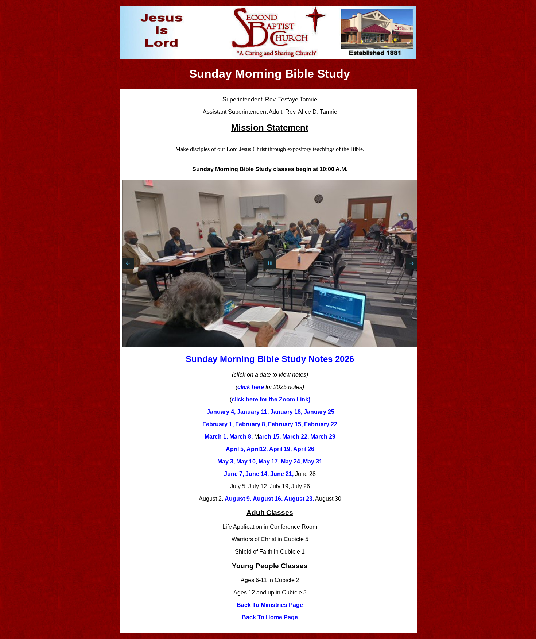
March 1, (216, 437)
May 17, (269, 461)
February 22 (320, 424)
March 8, (241, 437)
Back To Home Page (270, 617)
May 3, (226, 461)
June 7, (234, 474)
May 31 (312, 461)
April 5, (235, 449)
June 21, (282, 474)
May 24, (291, 461)
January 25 (319, 412)
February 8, (251, 424)
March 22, (295, 437)
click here (250, 387)
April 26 (303, 449)
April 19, (280, 449)
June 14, (257, 474)
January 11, (253, 412)
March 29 (322, 437)
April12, (257, 449)
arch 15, (270, 437)
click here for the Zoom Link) (271, 399)
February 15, (285, 424)
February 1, (218, 424)
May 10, (246, 461)
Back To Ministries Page (270, 605)
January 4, (221, 412)
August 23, (299, 499)
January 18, (286, 412)
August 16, (268, 499)
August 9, (238, 499)
